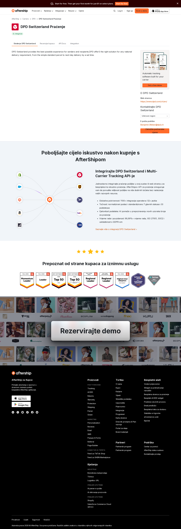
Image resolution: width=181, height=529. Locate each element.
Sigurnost (36, 520)
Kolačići (47, 520)
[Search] (114, 11)
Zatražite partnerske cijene (154, 130)
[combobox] (154, 116)
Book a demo (141, 11)
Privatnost (16, 520)
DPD (34, 19)
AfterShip (15, 19)
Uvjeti (26, 520)
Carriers (25, 19)
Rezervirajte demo (90, 331)
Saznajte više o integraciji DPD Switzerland (116, 229)
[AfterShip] (20, 10)
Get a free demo (155, 85)
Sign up (130, 11)
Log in (120, 11)
